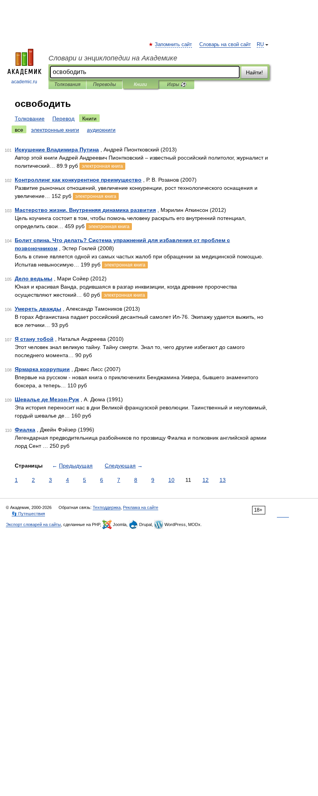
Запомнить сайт (174, 44)
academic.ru (24, 81)
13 (222, 480)
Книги (140, 84)
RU (260, 44)
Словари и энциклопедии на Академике (112, 58)
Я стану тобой (34, 339)
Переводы (104, 84)
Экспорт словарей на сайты (33, 524)
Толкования (67, 84)
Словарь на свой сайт (225, 44)
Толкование (30, 118)
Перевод (63, 118)
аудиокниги (101, 130)
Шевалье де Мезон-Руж (47, 399)
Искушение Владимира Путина (57, 149)
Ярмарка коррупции (42, 369)
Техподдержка (107, 507)
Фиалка (25, 429)
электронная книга (102, 166)
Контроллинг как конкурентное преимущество (78, 180)
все (19, 130)
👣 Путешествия (28, 513)
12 (205, 480)
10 (171, 480)
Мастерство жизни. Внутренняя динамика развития (85, 210)
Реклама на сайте (140, 507)
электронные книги (55, 130)
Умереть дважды (38, 309)
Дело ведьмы (33, 278)
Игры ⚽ (176, 84)
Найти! (254, 72)
